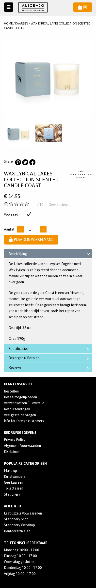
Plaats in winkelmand (34, 240)
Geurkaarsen (13, 482)
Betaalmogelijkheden (20, 397)
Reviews (15, 367)
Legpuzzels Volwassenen (23, 513)
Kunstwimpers (14, 476)
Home (8, 23)
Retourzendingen (17, 409)
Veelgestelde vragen (20, 415)
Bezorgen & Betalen (24, 358)
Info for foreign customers (24, 421)
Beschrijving (18, 254)
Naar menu (9, 7)
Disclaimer (12, 452)
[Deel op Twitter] (25, 162)
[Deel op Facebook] (32, 162)
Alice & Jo (12, 506)
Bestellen (11, 391)
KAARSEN (21, 23)
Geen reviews (59, 205)
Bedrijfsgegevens (20, 433)
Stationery (12, 494)
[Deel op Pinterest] (18, 162)
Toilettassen (13, 488)
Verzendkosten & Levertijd (24, 403)
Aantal (9, 229)
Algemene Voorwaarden (22, 446)
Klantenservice (18, 384)
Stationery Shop (16, 519)
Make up (10, 471)
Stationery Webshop (19, 525)
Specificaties (18, 349)
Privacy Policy (14, 440)
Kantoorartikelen (17, 531)
